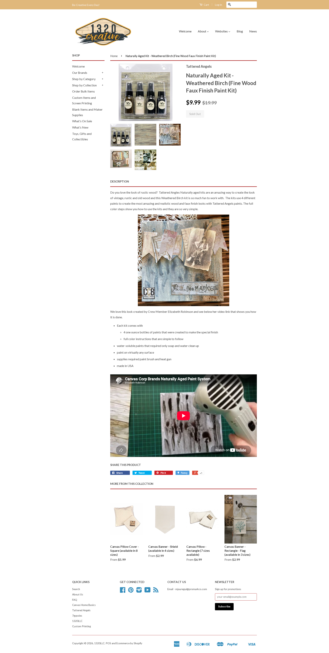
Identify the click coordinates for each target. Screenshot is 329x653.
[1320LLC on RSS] (156, 591)
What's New (80, 127)
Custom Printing (81, 626)
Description (119, 181)
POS (108, 643)
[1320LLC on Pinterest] (131, 591)
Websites (221, 31)
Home (114, 56)
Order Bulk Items (83, 91)
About (202, 31)
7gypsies (77, 615)
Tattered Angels (81, 610)
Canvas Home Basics (84, 604)
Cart (206, 4)
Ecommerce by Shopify (129, 643)
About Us (77, 594)
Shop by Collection (84, 85)
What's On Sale (82, 121)
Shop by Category (84, 79)
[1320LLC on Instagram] (139, 591)
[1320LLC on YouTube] (148, 591)
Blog (240, 31)
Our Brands (79, 72)
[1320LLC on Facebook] (122, 591)
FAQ (74, 599)
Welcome (185, 31)
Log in (218, 4)
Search (76, 589)
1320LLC (77, 620)
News (253, 31)
